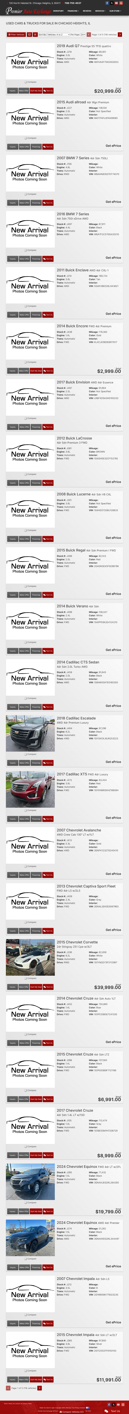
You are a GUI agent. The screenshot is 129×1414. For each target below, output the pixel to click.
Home (6, 1403)
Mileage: (93, 52)
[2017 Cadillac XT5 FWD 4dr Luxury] (30, 789)
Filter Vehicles (17, 34)
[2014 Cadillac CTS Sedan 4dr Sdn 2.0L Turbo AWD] (30, 677)
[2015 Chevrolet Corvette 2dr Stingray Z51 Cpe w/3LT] (30, 957)
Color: (92, 55)
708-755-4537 (73, 3)
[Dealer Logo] (28, 11)
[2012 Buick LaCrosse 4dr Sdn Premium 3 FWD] (30, 453)
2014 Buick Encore (84, 326)
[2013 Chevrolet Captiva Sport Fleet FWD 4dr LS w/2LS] (30, 901)
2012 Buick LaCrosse (74, 440)
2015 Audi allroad (83, 102)
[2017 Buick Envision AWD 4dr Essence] (30, 397)
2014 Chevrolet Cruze (86, 998)
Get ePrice (113, 146)
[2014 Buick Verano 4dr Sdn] (30, 621)
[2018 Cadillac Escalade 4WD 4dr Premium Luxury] (30, 733)
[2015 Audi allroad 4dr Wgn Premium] (30, 117)
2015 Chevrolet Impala (87, 1335)
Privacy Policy (27, 1403)
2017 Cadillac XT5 (82, 774)
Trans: (60, 58)
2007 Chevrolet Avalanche (79, 832)
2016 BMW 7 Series (73, 216)
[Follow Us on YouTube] (116, 3)
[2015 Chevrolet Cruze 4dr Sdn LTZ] (30, 1069)
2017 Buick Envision (85, 382)
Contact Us (18, 1403)
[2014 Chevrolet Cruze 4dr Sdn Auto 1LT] (30, 1013)
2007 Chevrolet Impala (83, 1279)
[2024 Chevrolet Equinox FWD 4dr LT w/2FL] (30, 1181)
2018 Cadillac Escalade (76, 720)
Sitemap (68, 1407)
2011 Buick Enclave (83, 270)
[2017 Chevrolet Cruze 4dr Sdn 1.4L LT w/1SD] (30, 1125)
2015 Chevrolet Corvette (77, 944)
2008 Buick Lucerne (84, 494)
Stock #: (61, 52)
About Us (11, 1403)
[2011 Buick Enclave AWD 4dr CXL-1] (30, 285)
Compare (31, 82)
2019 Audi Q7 (84, 46)
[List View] (35, 34)
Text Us (49, 91)
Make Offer (23, 91)
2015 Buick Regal (86, 550)
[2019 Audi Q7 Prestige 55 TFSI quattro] (30, 61)
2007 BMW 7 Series (82, 158)
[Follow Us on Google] (121, 3)
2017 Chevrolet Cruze (75, 1112)
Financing (36, 147)
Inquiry (12, 91)
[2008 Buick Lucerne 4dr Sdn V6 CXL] (30, 509)
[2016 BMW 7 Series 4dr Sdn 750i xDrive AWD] (30, 229)
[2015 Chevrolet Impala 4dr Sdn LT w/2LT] (30, 1349)
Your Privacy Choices (78, 1407)
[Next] (120, 34)
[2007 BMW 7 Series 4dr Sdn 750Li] (30, 173)
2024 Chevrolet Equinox (89, 1166)
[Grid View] (29, 34)
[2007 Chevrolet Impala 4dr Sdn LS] (30, 1293)
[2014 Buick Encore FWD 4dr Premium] (30, 341)
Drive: (60, 62)
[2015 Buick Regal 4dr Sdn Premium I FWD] (30, 565)
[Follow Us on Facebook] (107, 3)
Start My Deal (36, 91)
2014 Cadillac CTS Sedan (78, 664)
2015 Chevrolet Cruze (83, 1054)
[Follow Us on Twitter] (112, 3)
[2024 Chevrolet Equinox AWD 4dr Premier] (30, 1237)
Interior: (93, 58)
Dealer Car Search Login (47, 1407)
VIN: (91, 62)
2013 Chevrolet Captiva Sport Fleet (86, 888)
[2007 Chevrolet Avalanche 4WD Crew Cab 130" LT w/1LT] (30, 845)
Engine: (61, 55)
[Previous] (89, 34)
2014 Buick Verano (78, 606)
